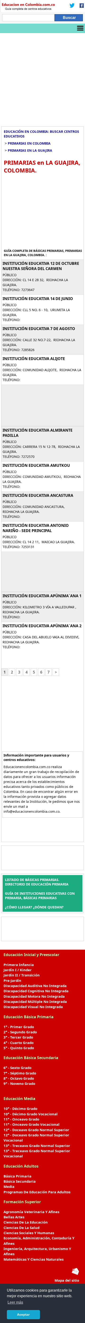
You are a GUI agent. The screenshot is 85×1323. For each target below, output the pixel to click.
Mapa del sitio (67, 1280)
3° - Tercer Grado (18, 1037)
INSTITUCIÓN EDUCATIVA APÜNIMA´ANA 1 (42, 595)
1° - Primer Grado (19, 1026)
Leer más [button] (15, 1302)
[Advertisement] (42, 77)
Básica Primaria (17, 1176)
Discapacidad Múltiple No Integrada (35, 1001)
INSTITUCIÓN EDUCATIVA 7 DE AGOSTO (39, 328)
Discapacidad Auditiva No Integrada (35, 985)
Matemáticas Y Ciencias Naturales (34, 1259)
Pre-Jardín (12, 980)
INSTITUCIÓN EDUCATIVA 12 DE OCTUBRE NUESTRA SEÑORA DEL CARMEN (41, 266)
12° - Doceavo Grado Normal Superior (36, 1129)
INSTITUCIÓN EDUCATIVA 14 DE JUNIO (38, 298)
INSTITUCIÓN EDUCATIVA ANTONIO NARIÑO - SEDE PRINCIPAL (36, 528)
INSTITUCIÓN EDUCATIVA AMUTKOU (36, 465)
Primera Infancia (19, 964)
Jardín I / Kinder (18, 969)
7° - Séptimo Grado (20, 1073)
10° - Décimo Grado (20, 1108)
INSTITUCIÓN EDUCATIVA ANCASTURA (38, 495)
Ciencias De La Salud (21, 1227)
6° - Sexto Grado (17, 1067)
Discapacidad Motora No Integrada (34, 996)
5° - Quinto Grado (19, 1047)
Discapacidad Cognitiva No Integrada (36, 990)
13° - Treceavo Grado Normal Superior (37, 1145)
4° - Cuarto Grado (19, 1042)
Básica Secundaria (20, 1181)
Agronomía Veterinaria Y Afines (31, 1211)
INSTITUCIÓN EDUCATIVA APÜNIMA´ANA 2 (42, 625)
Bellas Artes (14, 1217)
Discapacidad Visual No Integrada (33, 1006)
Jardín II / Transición (22, 975)
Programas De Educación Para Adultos (37, 1192)
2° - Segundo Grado (20, 1032)
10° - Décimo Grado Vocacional (31, 1114)
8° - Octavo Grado (19, 1078)
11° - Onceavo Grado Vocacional (32, 1124)
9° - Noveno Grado (19, 1083)
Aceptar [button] (23, 1314)
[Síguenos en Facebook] (80, 6)
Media (9, 1186)
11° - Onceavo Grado (21, 1119)
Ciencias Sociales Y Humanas (29, 1232)
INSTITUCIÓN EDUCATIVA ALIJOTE (34, 358)
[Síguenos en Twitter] (72, 6)
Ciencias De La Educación (26, 1222)
